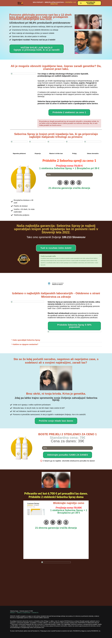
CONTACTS (35, 612)
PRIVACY (12, 612)
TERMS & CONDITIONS (24, 612)
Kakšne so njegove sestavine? (25, 344)
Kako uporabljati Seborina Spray (26, 340)
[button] (56, 340)
